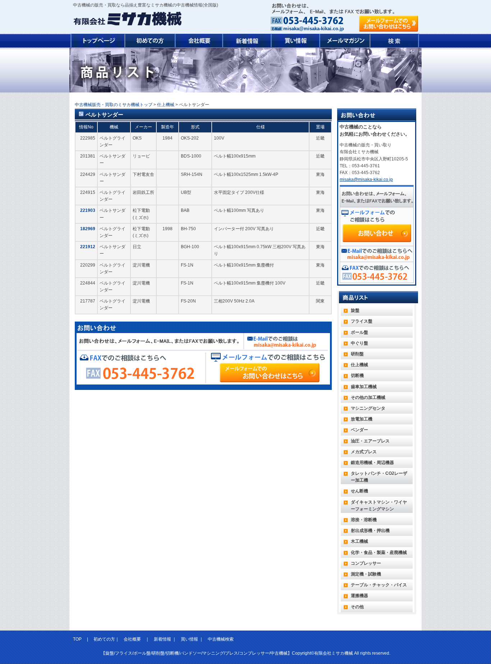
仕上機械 (165, 104)
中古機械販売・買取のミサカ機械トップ (113, 104)
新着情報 (162, 639)
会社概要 (132, 639)
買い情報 (189, 639)
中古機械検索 (221, 639)
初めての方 (104, 639)
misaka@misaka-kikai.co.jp (313, 28)
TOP (78, 639)
